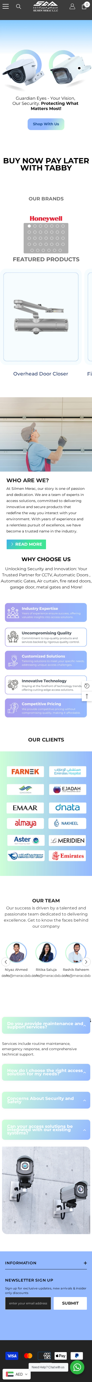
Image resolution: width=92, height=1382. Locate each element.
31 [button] (43, 250)
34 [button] (60, 250)
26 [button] (51, 244)
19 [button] (51, 238)
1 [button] (29, 226)
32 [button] (48, 250)
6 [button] (57, 226)
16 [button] (34, 238)
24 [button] (40, 244)
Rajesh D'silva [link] (16, 970)
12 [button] (51, 232)
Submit (70, 1303)
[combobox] (17, 1374)
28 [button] (62, 244)
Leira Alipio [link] (76, 970)
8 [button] (29, 232)
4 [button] (46, 226)
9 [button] (34, 232)
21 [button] (62, 238)
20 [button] (57, 238)
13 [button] (57, 232)
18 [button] (46, 238)
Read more (28, 544)
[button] (5, 961)
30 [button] (37, 250)
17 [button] (40, 238)
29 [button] (31, 250)
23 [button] (34, 244)
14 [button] (62, 232)
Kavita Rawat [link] (46, 970)
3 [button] (40, 226)
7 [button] (62, 226)
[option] (16, 959)
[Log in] (72, 6)
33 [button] (54, 250)
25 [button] (46, 244)
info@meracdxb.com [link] (16, 975)
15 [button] (29, 238)
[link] (46, 660)
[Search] (19, 7)
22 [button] (29, 244)
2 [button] (34, 226)
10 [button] (40, 232)
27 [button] (57, 244)
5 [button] (51, 226)
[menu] (6, 6)
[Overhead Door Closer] (41, 317)
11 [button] (46, 232)
